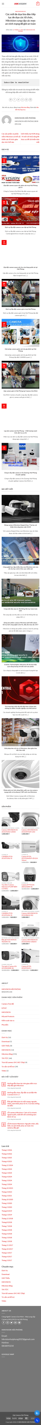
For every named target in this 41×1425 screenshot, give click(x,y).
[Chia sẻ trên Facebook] (14, 100)
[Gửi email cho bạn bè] (22, 100)
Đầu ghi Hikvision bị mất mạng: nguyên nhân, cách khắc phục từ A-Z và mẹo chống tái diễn (23, 1103)
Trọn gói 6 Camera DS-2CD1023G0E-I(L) (9, 967)
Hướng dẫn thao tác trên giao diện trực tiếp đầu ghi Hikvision (22, 1084)
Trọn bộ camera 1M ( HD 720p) (13, 1062)
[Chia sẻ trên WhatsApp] (10, 100)
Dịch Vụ (5, 1037)
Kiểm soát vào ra (8, 1020)
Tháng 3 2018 (7, 1237)
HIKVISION (6, 1012)
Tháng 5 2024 (7, 1173)
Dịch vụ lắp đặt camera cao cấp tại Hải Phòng (20, 227)
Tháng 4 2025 (7, 1161)
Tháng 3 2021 (7, 1196)
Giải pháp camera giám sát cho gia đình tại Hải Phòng (20, 350)
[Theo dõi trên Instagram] (7, 1322)
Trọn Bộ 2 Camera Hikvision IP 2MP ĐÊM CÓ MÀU (9, 886)
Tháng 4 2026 (7, 1154)
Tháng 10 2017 (7, 1249)
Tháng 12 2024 (7, 1165)
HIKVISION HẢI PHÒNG (11, 989)
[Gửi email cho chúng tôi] (15, 1322)
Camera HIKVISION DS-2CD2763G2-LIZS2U (10, 831)
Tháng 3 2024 (7, 1180)
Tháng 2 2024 (7, 1184)
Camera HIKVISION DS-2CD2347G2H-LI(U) (30, 831)
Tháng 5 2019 (7, 1215)
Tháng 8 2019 (7, 1211)
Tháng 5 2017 (7, 1253)
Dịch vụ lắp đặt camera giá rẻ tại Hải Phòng (20, 309)
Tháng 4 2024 (7, 1177)
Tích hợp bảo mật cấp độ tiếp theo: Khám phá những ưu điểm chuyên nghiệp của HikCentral (20, 707)
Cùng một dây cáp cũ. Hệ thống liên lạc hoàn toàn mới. (20, 610)
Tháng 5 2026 (7, 1150)
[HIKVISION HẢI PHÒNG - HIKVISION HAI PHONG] (20, 4)
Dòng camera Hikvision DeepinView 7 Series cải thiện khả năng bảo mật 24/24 (20, 526)
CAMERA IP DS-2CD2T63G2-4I (7, 914)
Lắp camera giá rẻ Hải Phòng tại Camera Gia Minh (21, 391)
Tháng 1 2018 (7, 1241)
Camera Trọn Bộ (8, 1004)
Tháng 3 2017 (7, 1260)
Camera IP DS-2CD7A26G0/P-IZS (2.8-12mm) (30, 858)
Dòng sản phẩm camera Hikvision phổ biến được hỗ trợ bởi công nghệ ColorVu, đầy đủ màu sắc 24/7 (20, 624)
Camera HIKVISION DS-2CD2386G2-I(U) (30, 914)
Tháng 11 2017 (7, 1245)
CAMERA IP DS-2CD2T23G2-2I (7, 857)
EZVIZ (4, 1008)
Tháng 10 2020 (7, 1199)
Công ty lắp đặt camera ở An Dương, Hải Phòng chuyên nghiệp (20, 474)
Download (6, 1041)
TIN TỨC (5, 1058)
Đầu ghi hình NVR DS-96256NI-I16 (9, 941)
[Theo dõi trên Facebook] (3, 1322)
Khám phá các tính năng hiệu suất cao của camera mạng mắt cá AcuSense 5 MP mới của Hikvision (21, 791)
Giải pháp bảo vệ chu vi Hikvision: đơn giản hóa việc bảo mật (20, 749)
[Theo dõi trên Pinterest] (19, 1322)
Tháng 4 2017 (7, 1256)
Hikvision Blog (20, 11)
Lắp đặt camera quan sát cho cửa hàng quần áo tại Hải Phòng (20, 268)
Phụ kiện (5, 1025)
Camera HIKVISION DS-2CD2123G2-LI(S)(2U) (30, 941)
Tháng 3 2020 (7, 1203)
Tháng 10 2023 (7, 1188)
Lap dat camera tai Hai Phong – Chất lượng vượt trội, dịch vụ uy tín (20, 432)
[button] (3, 3)
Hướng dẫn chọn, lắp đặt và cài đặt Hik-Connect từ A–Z (22, 1093)
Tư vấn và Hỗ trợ (8, 1066)
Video (4, 1071)
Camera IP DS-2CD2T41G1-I (26, 967)
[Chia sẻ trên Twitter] (18, 100)
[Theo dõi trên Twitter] (11, 1322)
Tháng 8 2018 (7, 1222)
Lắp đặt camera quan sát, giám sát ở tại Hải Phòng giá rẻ (20, 186)
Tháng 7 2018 (7, 1226)
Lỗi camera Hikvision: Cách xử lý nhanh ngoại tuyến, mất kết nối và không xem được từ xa (22, 1114)
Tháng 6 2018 (7, 1230)
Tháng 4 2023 (7, 1192)
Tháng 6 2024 (7, 1169)
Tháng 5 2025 (7, 1158)
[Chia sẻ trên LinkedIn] (30, 100)
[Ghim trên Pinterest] (26, 100)
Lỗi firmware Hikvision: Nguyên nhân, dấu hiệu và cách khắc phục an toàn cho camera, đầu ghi (23, 1126)
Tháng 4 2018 (7, 1234)
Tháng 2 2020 (7, 1207)
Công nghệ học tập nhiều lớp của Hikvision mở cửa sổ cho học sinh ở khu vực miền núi (20, 568)
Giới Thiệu (6, 1046)
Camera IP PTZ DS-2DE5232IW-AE (28, 886)
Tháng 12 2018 (7, 1218)
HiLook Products (8, 1016)
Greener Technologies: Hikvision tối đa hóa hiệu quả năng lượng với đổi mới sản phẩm (20, 665)
